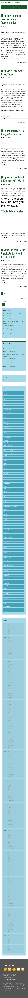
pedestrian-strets (7, 606)
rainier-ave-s (6, 539)
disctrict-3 (6, 435)
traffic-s (5, 555)
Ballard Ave (6, 575)
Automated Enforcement (9, 450)
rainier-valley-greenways (8, 565)
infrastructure (6, 583)
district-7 (6, 404)
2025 (9, 637)
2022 (9, 701)
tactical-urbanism (7, 447)
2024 (5, 499)
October (10, 655)
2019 (9, 780)
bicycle (5, 432)
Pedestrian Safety (7, 593)
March (9, 629)
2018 (9, 804)
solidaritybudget (7, 493)
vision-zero (6, 401)
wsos (5, 419)
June (9, 649)
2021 (9, 720)
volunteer (6, 567)
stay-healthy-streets (8, 537)
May (9, 647)
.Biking (5, 509)
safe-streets (6, 440)
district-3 (6, 465)
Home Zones (6, 522)
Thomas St (6, 524)
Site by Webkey (7, 990)
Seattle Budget (7, 488)
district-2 (6, 399)
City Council (6, 529)
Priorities (5, 511)
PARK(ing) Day (5, 160)
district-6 (6, 407)
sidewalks (6, 596)
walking (5, 394)
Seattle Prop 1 (6, 532)
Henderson (6, 542)
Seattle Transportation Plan (9, 504)
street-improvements (8, 412)
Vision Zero (6, 560)
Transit (5, 455)
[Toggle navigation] (25, 2)
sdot (5, 414)
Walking (5, 486)
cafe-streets (6, 570)
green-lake (6, 514)
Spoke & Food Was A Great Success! (12, 72)
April (9, 631)
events (5, 552)
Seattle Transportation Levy (9, 445)
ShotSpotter (6, 501)
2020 (9, 751)
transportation (7, 550)
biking (5, 580)
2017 (9, 830)
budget (5, 391)
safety (5, 417)
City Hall (5, 519)
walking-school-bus (8, 437)
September (10, 653)
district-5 (6, 463)
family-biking (6, 608)
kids (5, 478)
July (9, 651)
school (5, 516)
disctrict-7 (6, 491)
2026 (9, 624)
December (10, 658)
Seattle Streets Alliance (10, 2)
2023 (9, 685)
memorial (6, 460)
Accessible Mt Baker (8, 588)
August (10, 633)
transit (5, 547)
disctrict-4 (6, 473)
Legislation (6, 611)
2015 (9, 878)
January (10, 627)
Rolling (5, 481)
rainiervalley (6, 430)
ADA (5, 458)
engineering (6, 573)
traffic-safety (6, 424)
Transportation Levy (8, 453)
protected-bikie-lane (7, 483)
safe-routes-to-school (8, 409)
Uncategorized (7, 544)
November (10, 680)
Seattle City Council (7, 557)
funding (5, 470)
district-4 (6, 422)
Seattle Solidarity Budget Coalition (10, 506)
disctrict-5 (6, 442)
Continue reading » (22, 62)
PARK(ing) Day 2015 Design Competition (12, 132)
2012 (9, 946)
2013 (9, 935)
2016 (9, 852)
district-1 (6, 496)
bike (5, 603)
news (5, 396)
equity (5, 590)
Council (5, 598)
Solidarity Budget (7, 427)
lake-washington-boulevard (9, 585)
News (5, 534)
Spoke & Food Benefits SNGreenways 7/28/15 (13, 179)
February (10, 642)
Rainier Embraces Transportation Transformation (11, 19)
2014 (9, 909)
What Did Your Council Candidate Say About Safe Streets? (13, 253)
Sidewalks (6, 476)
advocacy (6, 468)
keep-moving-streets (8, 578)
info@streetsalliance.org (9, 979)
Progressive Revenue (8, 601)
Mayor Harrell (6, 562)
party (5, 527)
